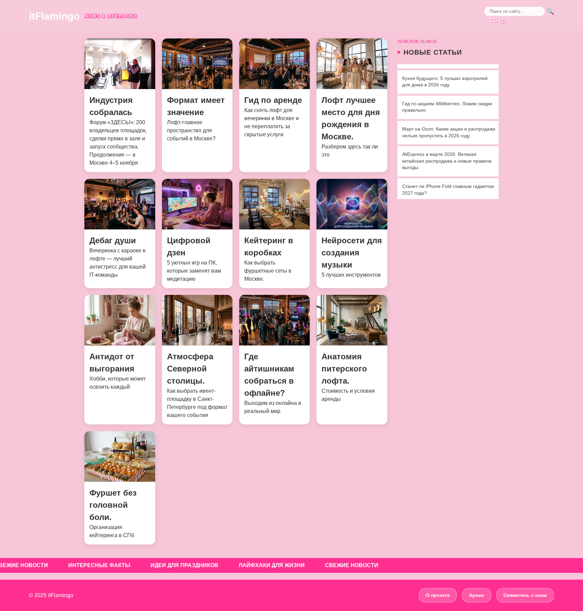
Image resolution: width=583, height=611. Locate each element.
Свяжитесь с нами (525, 595)
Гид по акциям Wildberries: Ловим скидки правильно (447, 99)
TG (493, 20)
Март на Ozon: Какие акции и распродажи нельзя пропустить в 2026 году (448, 124)
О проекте (438, 595)
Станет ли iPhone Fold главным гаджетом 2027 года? (448, 182)
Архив (476, 595)
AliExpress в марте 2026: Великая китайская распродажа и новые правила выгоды (447, 153)
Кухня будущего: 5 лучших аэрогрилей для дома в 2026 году (445, 73)
